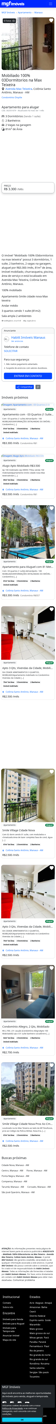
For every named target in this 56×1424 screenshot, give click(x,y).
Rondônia (35, 1363)
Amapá (48, 1302)
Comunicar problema (24, 1280)
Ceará (33, 1311)
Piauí (46, 1346)
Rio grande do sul (39, 1359)
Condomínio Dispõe (12, 97)
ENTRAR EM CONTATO (28, 376)
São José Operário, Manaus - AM (18, 1192)
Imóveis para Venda (13, 1319)
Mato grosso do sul (40, 1333)
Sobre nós (8, 1307)
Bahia (44, 1307)
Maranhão (35, 1324)
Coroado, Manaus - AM (39, 1186)
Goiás (48, 1320)
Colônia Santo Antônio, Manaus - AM (26, 90)
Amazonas (35, 1307)
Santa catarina (37, 1367)
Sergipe (34, 1372)
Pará (46, 1337)
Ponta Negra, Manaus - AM (15, 1176)
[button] (6, 47)
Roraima (45, 1363)
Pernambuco (36, 1346)
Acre (32, 1302)
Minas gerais (36, 1337)
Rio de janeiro (37, 1350)
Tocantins (35, 1376)
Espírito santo (37, 1320)
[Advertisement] (28, 157)
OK (22, 1419)
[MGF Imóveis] (13, 4)
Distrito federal (37, 1315)
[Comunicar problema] (38, 387)
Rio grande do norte (40, 1354)
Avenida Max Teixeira (18, 89)
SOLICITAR (10, 351)
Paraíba (34, 1341)
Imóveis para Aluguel (13, 1323)
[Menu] (50, 4)
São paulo (44, 1372)
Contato (7, 1302)
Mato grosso (36, 1328)
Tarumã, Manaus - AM (13, 1186)
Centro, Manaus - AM (12, 1170)
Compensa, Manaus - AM (14, 1181)
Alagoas (39, 1302)
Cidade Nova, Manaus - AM (15, 1165)
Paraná (42, 1341)
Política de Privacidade (12, 1408)
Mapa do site (9, 1339)
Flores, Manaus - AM (37, 1170)
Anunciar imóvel (11, 1335)
